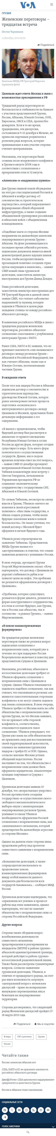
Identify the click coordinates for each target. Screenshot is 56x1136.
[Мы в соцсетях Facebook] (5, 1110)
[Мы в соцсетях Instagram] (26, 1110)
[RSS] (34, 1110)
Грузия (6, 13)
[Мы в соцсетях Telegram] (5, 1117)
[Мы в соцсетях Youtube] (19, 1110)
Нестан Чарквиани (12, 32)
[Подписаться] (48, 1110)
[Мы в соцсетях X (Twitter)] (12, 1110)
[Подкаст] (41, 1110)
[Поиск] (28, 1132)
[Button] (45, 45)
